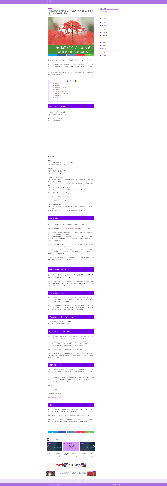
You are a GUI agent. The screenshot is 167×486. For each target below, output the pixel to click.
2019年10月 (104, 39)
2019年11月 (104, 35)
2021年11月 (104, 22)
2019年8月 (104, 45)
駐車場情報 (57, 85)
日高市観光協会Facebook (54, 397)
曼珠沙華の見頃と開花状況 (61, 93)
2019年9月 (104, 42)
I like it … (49, 2)
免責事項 (58, 484)
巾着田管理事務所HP (53, 389)
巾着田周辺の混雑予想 (60, 87)
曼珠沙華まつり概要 (60, 83)
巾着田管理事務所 (74, 228)
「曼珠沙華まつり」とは (61, 89)
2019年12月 (104, 32)
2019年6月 (104, 52)
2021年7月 (104, 25)
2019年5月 (104, 55)
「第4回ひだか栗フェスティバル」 (63, 91)
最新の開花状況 (59, 95)
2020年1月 (104, 29)
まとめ (56, 97)
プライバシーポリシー (51, 484)
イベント (50, 8)
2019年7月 (104, 48)
